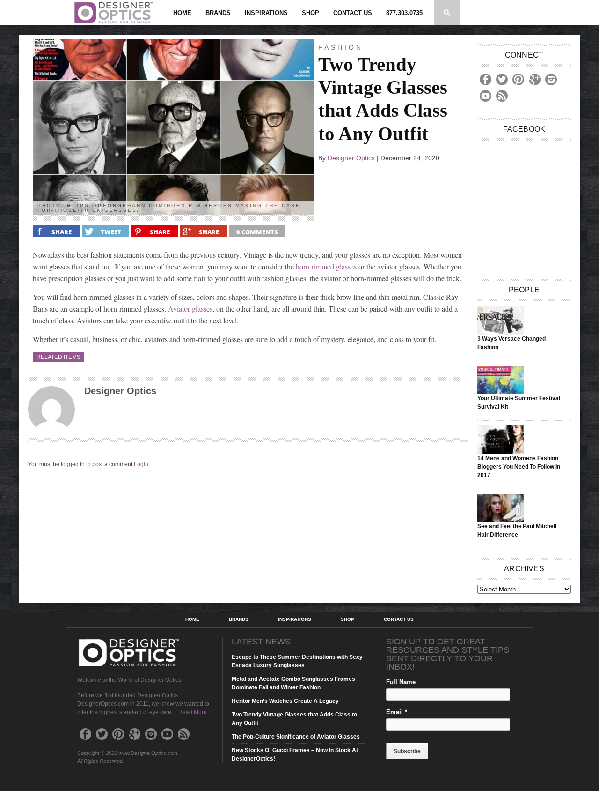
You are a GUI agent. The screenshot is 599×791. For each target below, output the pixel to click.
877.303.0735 (404, 12)
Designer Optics (351, 158)
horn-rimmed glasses (326, 266)
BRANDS (218, 12)
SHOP (310, 12)
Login (141, 464)
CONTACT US (352, 12)
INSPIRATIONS (266, 12)
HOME (182, 12)
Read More (192, 712)
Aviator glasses (190, 308)
